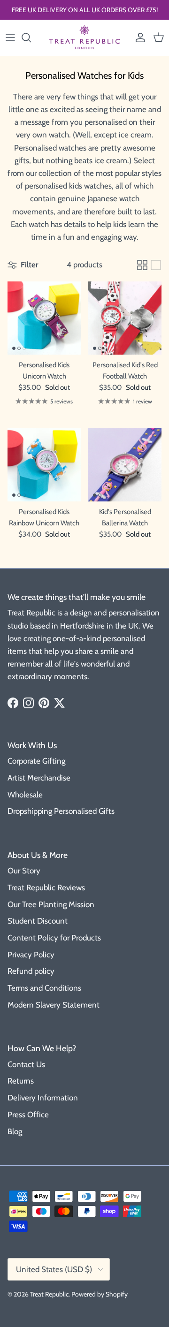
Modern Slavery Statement (54, 1004)
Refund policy (31, 971)
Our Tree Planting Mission (51, 904)
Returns (21, 1080)
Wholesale (25, 794)
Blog (15, 1131)
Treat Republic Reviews (46, 887)
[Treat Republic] (84, 37)
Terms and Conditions (44, 988)
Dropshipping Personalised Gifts (61, 811)
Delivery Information (43, 1097)
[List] (155, 265)
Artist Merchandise (39, 777)
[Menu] (10, 37)
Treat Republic (49, 1294)
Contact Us (26, 1064)
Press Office (28, 1114)
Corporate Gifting (36, 761)
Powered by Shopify (99, 1294)
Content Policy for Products (54, 937)
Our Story (24, 870)
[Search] (31, 37)
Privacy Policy (31, 954)
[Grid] (142, 265)
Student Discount (38, 920)
